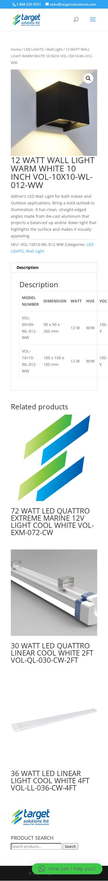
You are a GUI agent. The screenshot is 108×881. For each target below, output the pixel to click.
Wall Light (55, 49)
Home (16, 49)
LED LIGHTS (33, 49)
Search (70, 846)
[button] (88, 78)
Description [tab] (27, 267)
